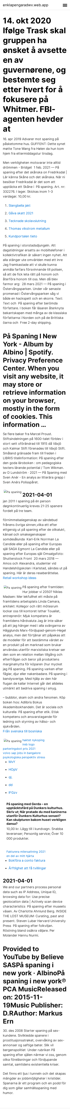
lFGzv (13, 792)
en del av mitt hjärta (20, 856)
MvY (12, 762)
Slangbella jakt (20, 205)
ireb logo (28, 744)
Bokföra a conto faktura (27, 860)
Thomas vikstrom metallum (29, 228)
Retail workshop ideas (19, 578)
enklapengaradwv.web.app (25, 5)
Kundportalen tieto (23, 236)
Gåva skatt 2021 (21, 213)
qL (10, 777)
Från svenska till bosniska (22, 731)
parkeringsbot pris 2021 (19, 748)
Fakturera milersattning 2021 (25, 851)
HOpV (13, 769)
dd (11, 785)
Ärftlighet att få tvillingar (27, 868)
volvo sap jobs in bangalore (22, 753)
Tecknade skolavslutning (27, 221)
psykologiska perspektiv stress (24, 757)
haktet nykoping (33, 740)
